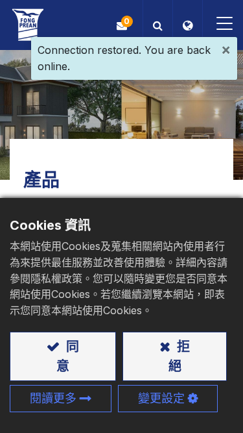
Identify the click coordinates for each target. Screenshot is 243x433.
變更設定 (161, 398)
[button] (157, 25)
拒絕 (179, 356)
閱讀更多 (53, 398)
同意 (67, 356)
